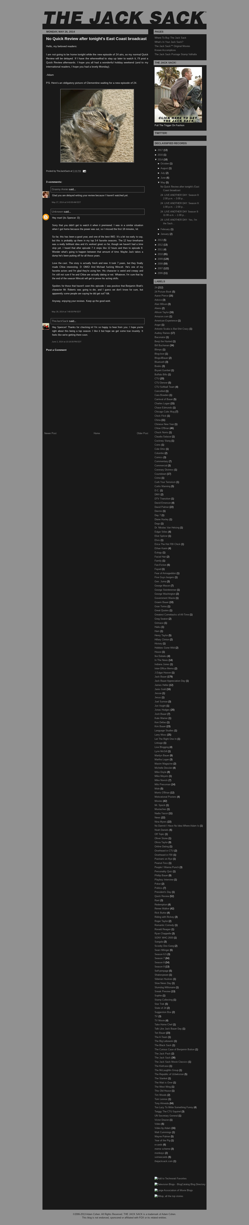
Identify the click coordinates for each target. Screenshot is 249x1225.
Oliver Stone (161, 838)
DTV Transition (163, 498)
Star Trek (160, 1004)
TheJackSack (60, 321)
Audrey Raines (163, 333)
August (164, 168)
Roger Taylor (162, 921)
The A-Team (161, 1037)
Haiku (158, 627)
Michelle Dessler (164, 767)
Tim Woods (161, 1095)
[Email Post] (83, 171)
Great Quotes (162, 610)
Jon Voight (160, 705)
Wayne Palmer (163, 1136)
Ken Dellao (161, 722)
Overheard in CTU (164, 850)
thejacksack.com (164, 1161)
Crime (158, 478)
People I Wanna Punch (167, 867)
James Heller (162, 685)
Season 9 (160, 966)
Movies (159, 801)
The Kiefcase (162, 1066)
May (163, 182)
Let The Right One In (166, 739)
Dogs (158, 523)
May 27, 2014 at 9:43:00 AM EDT (66, 202)
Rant (157, 900)
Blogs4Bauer (162, 358)
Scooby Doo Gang (165, 946)
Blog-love (160, 353)
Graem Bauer (162, 602)
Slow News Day (163, 983)
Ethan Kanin (161, 548)
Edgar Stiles (161, 531)
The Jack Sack (163, 1057)
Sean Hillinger (162, 950)
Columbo (160, 453)
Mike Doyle (161, 772)
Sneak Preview (163, 991)
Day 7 (158, 515)
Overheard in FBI (164, 854)
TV (156, 1016)
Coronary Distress (164, 469)
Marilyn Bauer (162, 755)
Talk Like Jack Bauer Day (168, 1028)
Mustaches (161, 809)
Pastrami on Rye (164, 859)
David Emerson (163, 502)
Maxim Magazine (164, 763)
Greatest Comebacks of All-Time (172, 614)
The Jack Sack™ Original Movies (172, 46)
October (165, 163)
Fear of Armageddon (166, 573)
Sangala (159, 941)
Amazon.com (162, 316)
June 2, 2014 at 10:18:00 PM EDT (66, 342)
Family (158, 560)
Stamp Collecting (164, 999)
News (158, 817)
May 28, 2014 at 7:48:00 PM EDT (66, 312)
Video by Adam (163, 1128)
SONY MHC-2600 (164, 937)
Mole (157, 788)
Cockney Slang (163, 440)
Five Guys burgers (165, 577)
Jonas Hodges (162, 709)
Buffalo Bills (161, 374)
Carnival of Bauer (164, 399)
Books (158, 366)
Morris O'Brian (162, 792)
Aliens (158, 308)
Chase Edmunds (164, 407)
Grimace (159, 623)
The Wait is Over (164, 1082)
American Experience (166, 320)
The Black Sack (163, 1045)
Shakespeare (162, 974)
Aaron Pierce (162, 295)
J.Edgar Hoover (163, 672)
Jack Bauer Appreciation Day (170, 680)
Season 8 (160, 962)
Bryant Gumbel (163, 370)
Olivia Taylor (161, 842)
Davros (159, 511)
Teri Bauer (160, 1033)
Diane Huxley (162, 519)
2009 (160, 259)
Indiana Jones (162, 664)
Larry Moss (161, 734)
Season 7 (160, 958)
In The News (162, 660)
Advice (159, 300)
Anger (158, 324)
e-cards (159, 1144)
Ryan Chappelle (163, 933)
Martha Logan (162, 759)
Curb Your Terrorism (165, 482)
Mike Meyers (162, 776)
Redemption (161, 904)
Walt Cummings (163, 1132)
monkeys (160, 1153)
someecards (161, 1157)
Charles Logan (162, 403)
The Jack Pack (163, 1053)
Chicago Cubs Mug (165, 411)
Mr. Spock (160, 805)
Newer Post (50, 433)
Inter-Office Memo (164, 668)
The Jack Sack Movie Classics (171, 1061)
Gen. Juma (161, 581)
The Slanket (161, 1078)
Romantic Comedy (165, 925)
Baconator (160, 337)
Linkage (159, 743)
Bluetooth (160, 362)
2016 (160, 154)
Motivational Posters (166, 796)
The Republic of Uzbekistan (169, 1074)
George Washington (165, 593)
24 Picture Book (163, 291)
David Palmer (162, 507)
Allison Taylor (162, 312)
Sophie (159, 995)
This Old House (163, 1090)
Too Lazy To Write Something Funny (174, 1107)
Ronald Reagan (163, 929)
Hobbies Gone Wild (165, 647)
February (165, 229)
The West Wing (163, 1086)
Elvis (158, 540)
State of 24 (161, 1008)
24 (156, 287)
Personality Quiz (164, 871)
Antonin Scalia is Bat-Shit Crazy (172, 328)
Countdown (161, 474)
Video (158, 1124)
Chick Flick (161, 415)
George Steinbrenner (166, 589)
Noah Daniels (162, 830)
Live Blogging (162, 747)
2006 (160, 273)
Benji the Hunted (164, 341)
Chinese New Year (165, 424)
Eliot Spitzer (161, 536)
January (165, 234)
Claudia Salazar (163, 436)
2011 (160, 249)
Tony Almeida (162, 1103)
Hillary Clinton (162, 639)
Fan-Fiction (161, 565)
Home (97, 433)
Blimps (159, 349)
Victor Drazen (162, 1120)
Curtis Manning (163, 486)
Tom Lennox (161, 1099)
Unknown (57, 211)
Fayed (158, 569)
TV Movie (160, 1020)
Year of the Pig (163, 1140)
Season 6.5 (161, 954)
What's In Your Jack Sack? (169, 42)
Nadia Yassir (162, 813)
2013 (160, 240)
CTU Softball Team (165, 387)
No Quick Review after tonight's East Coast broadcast (96, 38)
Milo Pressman (163, 784)
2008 (160, 263)
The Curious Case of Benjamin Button (175, 1049)
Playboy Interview (164, 879)
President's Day (163, 892)
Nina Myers (161, 821)
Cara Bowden (162, 395)
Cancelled (160, 391)
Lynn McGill (161, 751)
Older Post (142, 433)
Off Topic (160, 834)
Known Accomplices (165, 50)
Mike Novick (161, 780)
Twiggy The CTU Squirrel (168, 1111)
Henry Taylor (162, 635)
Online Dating (162, 846)
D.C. (157, 490)
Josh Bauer (161, 714)
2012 (160, 244)
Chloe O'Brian (162, 428)
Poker (158, 883)
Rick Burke (161, 912)
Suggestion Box (163, 1012)
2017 (160, 150)
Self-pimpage (162, 970)
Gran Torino (161, 606)
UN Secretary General (166, 1115)
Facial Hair (161, 556)
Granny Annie (60, 189)
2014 (160, 159)
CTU (157, 378)
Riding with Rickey (165, 917)
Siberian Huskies (164, 979)
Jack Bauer (161, 676)
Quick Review (162, 896)
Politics (159, 888)
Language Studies (164, 730)
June (163, 177)
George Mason (163, 585)
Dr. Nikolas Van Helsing (167, 527)
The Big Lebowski (164, 1041)
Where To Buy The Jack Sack (170, 37)
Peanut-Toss (162, 863)
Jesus (158, 697)
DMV (158, 494)
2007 (160, 268)
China (158, 420)
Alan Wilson (161, 304)
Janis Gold (161, 689)
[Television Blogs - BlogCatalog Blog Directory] (180, 1184)
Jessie (158, 693)
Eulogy (159, 552)
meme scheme (163, 1148)
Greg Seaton (162, 618)
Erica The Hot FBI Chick (168, 544)
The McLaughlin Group (167, 1070)
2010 (160, 254)
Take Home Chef (164, 1024)
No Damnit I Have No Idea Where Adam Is (177, 825)
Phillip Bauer (162, 875)
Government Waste (165, 598)
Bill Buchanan (162, 345)
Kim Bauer (160, 726)
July (163, 173)
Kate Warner (161, 718)
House (158, 652)
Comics (159, 457)
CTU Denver (161, 382)
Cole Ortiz (160, 449)
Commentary (162, 461)
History (159, 643)
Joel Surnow (161, 701)
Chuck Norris (162, 432)
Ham (157, 631)
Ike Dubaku (161, 656)
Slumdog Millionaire (165, 987)
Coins (158, 444)
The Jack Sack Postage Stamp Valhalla (176, 54)
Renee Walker (162, 908)
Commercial (161, 465)
